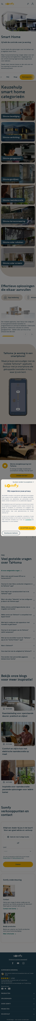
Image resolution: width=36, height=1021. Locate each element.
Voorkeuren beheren (13, 532)
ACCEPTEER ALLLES (25, 527)
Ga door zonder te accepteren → (23, 483)
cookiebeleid (28, 519)
